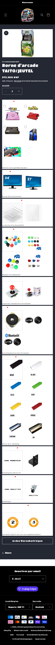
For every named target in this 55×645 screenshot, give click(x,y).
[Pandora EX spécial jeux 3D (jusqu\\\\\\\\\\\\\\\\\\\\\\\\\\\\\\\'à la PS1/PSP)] (12, 135)
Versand (17, 81)
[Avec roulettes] (33, 489)
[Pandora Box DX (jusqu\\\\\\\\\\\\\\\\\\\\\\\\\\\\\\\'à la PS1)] (12, 114)
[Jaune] (12, 411)
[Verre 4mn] (33, 213)
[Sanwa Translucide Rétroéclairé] (12, 262)
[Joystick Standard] (12, 291)
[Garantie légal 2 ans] (12, 522)
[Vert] (33, 390)
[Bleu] (12, 390)
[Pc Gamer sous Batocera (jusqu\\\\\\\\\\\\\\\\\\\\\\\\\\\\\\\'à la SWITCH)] (33, 135)
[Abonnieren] (43, 579)
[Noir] (12, 370)
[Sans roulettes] (12, 489)
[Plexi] (12, 213)
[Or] (33, 432)
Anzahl (5, 86)
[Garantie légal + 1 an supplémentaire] (33, 522)
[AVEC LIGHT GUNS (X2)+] (12, 155)
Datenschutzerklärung (41, 630)
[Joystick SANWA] (33, 291)
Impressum (40, 639)
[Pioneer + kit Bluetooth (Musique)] (12, 341)
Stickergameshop (25, 627)
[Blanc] (33, 370)
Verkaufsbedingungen (22, 639)
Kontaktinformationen (37, 635)
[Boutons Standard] (12, 242)
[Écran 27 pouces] (33, 184)
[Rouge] (33, 411)
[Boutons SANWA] (33, 242)
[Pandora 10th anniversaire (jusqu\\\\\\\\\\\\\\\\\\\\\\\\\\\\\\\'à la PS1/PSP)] (33, 114)
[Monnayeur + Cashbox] (33, 461)
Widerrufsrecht (21, 630)
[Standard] (12, 320)
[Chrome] (12, 432)
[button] (6, 15)
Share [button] (8, 553)
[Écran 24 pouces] (12, 184)
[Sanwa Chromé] (33, 262)
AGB (12, 635)
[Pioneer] (33, 320)
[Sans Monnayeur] (12, 461)
